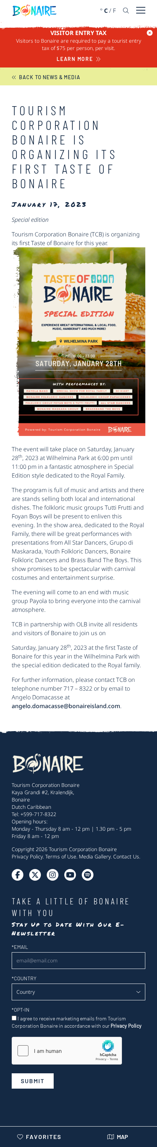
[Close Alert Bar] (150, 32)
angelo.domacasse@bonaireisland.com (66, 706)
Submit (33, 1080)
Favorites (43, 1136)
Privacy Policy (27, 856)
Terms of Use (60, 856)
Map (122, 1136)
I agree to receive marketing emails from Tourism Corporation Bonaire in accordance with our (77, 1022)
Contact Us (126, 856)
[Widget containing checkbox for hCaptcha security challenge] (67, 1051)
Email (20, 947)
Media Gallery (95, 856)
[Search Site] (126, 10)
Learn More (75, 59)
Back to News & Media (49, 77)
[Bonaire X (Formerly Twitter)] (17, 875)
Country (24, 978)
